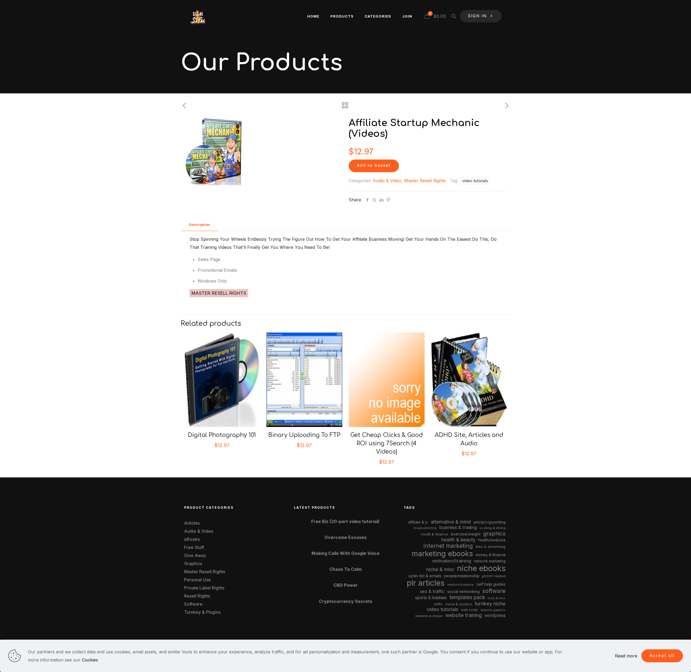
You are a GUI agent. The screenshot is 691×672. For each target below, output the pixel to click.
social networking (463, 591)
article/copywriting (489, 522)
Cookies (90, 660)
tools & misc (497, 598)
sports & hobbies (431, 597)
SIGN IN (477, 16)
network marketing (490, 561)
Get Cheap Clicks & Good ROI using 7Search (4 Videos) (386, 443)
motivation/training (451, 561)
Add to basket (374, 166)
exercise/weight (465, 534)
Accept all (662, 656)
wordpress (495, 615)
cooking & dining (492, 528)
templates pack (467, 597)
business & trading (458, 527)
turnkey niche (490, 603)
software (494, 591)
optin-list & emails (424, 575)
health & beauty (458, 539)
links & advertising (491, 547)
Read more (626, 656)
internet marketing (448, 545)
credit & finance (434, 534)
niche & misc (440, 569)
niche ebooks (481, 568)
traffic (438, 604)
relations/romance (460, 584)
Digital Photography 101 (222, 435)
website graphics (493, 610)
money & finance (491, 554)
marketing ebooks (442, 553)
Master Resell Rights (425, 180)
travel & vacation (459, 604)
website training (463, 615)
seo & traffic (432, 591)
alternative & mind (451, 522)
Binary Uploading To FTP (304, 435)
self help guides (491, 584)
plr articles (426, 583)
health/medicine (492, 540)
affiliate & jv (418, 522)
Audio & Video (387, 180)
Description (199, 224)
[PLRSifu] (197, 16)
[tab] (199, 225)
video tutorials (475, 180)
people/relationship (461, 575)
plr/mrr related (494, 576)
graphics (494, 533)
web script (469, 610)
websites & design (429, 616)
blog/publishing (425, 528)
